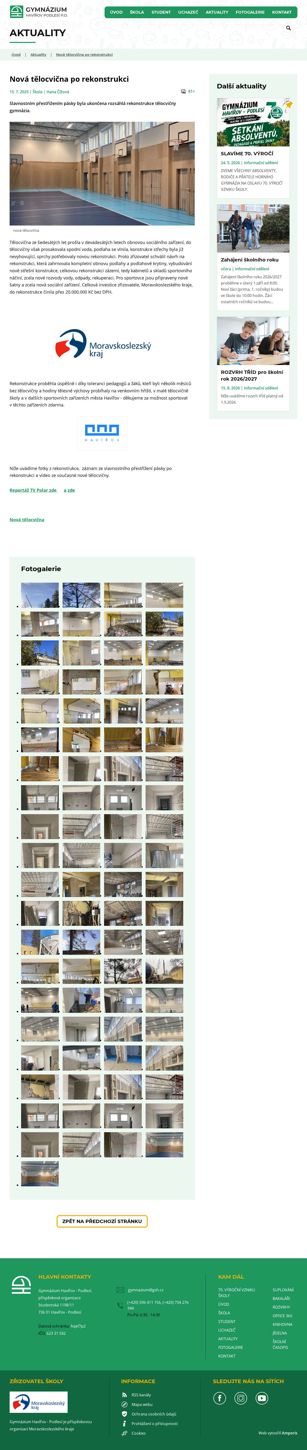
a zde (69, 490)
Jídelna (280, 1333)
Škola (137, 12)
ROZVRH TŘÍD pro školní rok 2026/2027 (252, 375)
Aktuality (217, 12)
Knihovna (282, 1324)
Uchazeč (188, 12)
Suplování (283, 1290)
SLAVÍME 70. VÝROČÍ (247, 154)
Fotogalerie (250, 12)
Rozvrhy (281, 1307)
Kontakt (282, 12)
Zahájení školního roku (250, 260)
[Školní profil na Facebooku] (219, 1403)
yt (271, 1433)
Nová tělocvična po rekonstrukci (84, 54)
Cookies (139, 1433)
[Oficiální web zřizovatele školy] (39, 1411)
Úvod (116, 12)
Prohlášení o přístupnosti (155, 1423)
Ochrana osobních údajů (154, 1414)
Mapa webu (142, 1404)
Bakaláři (281, 1298)
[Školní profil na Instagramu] (241, 1403)
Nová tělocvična (27, 519)
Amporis (289, 1433)
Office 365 (282, 1315)
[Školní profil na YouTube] (262, 1403)
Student (161, 12)
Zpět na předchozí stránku (102, 1221)
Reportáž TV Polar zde (34, 490)
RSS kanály (141, 1395)
